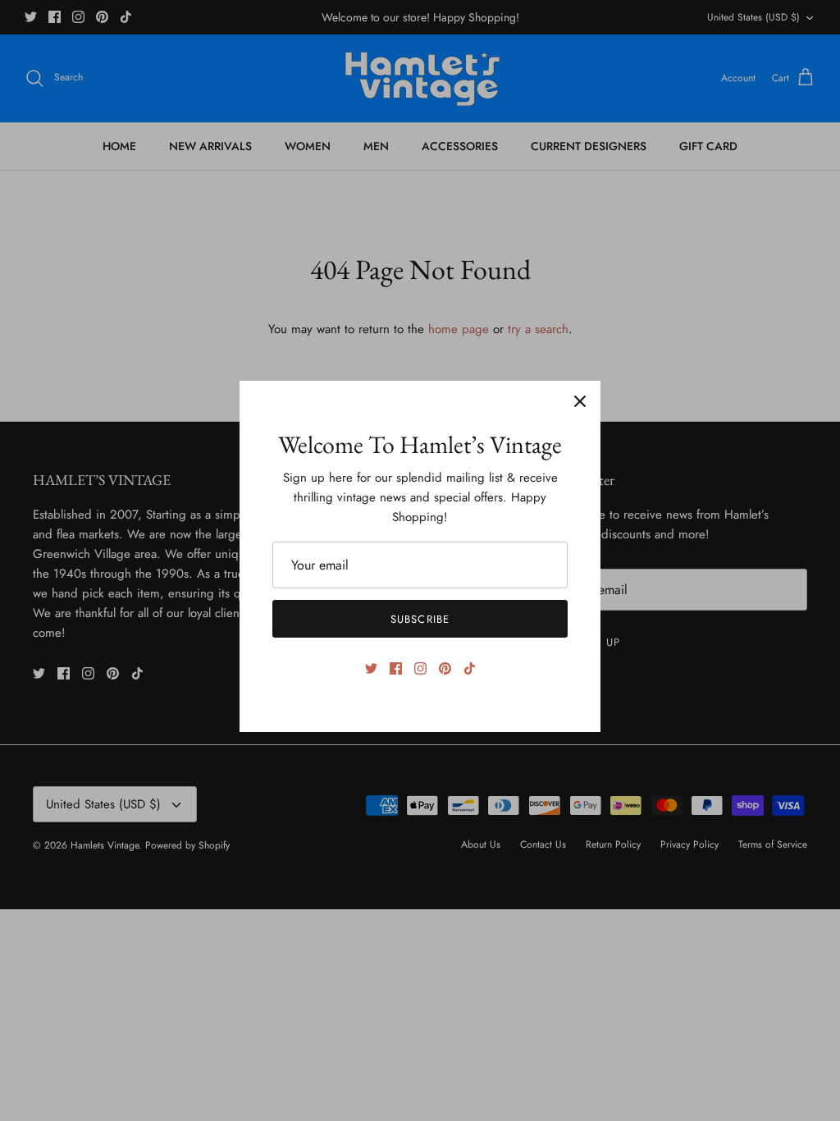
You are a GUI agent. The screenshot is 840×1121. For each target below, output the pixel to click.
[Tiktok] (469, 668)
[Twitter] (371, 668)
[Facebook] (396, 668)
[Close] (580, 401)
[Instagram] (420, 668)
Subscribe (419, 619)
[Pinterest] (445, 668)
